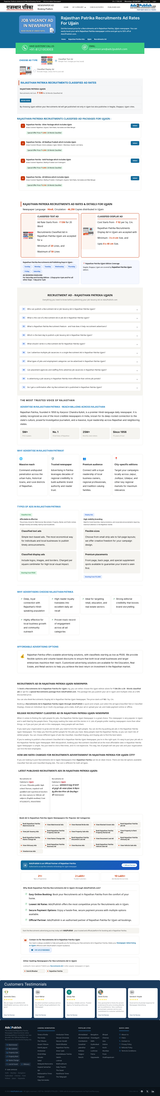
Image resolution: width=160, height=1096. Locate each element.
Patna (93, 1054)
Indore (105, 1044)
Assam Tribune (43, 1044)
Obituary (26, 1064)
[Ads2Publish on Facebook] (142, 1091)
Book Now (25, 100)
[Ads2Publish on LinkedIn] (153, 1091)
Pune (104, 1054)
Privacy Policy (127, 1044)
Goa (104, 1041)
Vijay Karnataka (43, 1080)
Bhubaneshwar (84, 1038)
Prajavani (41, 1077)
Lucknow (94, 1051)
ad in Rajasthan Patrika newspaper (90, 31)
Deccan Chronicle (62, 1038)
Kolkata (81, 1051)
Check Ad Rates (97, 7)
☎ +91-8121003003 (40, 950)
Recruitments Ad (56, 966)
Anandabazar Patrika (64, 1054)
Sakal (39, 1060)
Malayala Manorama (45, 1064)
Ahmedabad (83, 1034)
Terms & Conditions (129, 1051)
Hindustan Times (62, 1034)
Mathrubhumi (61, 1064)
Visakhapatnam (108, 1057)
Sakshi (58, 1057)
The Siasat (60, 1070)
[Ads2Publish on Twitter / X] (147, 1091)
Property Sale (13, 1053)
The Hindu (41, 1038)
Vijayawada (95, 1057)
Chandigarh (95, 1038)
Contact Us (146, 1)
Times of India (43, 1034)
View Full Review (9, 1015)
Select (135, 126)
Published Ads (114, 7)
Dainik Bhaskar (61, 1044)
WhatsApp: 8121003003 (132, 1)
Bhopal (105, 1034)
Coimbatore (82, 1041)
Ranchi (80, 1057)
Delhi (92, 1041)
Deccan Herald (61, 1041)
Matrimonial (13, 1045)
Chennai (105, 1038)
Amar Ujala (60, 1051)
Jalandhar (82, 1047)
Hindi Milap (42, 1054)
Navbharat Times (62, 1073)
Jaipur (93, 1047)
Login (154, 1)
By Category (78, 7)
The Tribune (42, 1041)
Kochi (104, 1047)
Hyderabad (95, 1044)
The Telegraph (61, 1077)
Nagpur (81, 1054)
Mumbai (105, 1051)
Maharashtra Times (45, 1073)
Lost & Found (13, 1064)
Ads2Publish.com (16, 1091)
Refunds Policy (127, 1047)
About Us (125, 1034)
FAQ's (124, 1038)
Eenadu (40, 1057)
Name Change (14, 1060)
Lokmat (59, 1060)
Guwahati (82, 1044)
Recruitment (13, 1049)
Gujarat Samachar (44, 1067)
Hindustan (41, 1051)
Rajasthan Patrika (62, 1047)
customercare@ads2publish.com (108, 49)
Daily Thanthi (61, 1067)
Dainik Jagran (42, 1047)
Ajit (39, 1070)
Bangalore (94, 1034)
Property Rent (13, 1056)
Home (66, 7)
